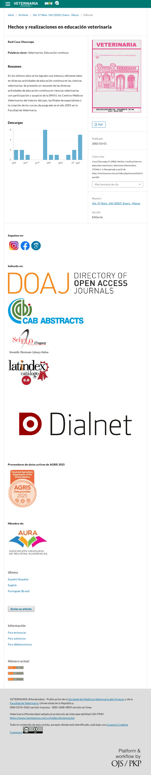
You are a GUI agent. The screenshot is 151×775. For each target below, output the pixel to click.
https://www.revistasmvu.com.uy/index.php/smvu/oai (42, 718)
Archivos (23, 15)
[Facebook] (25, 249)
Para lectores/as (17, 632)
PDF (100, 124)
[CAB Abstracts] (46, 322)
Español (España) (18, 579)
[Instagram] (13, 249)
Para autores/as (17, 638)
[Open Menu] (8, 4)
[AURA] (28, 556)
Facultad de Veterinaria (24, 703)
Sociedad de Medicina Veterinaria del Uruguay (96, 699)
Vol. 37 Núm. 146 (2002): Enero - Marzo (56, 15)
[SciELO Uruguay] (29, 353)
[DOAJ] (68, 292)
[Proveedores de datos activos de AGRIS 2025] (22, 506)
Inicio (11, 15)
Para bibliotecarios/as (20, 644)
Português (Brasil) (19, 591)
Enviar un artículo (21, 608)
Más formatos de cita (107, 184)
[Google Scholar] (36, 249)
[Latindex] (29, 384)
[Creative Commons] (33, 732)
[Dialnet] (75, 456)
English (12, 585)
